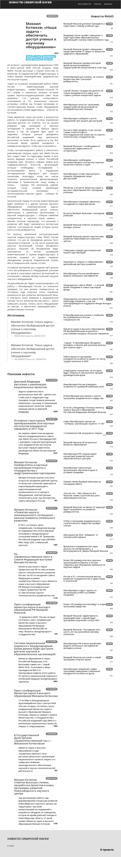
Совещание (38, 59)
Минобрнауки (49, 56)
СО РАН (37, 56)
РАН (28, 59)
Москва (48, 59)
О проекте (107, 849)
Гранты (97, 4)
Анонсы (108, 4)
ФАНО (29, 56)
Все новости (84, 4)
